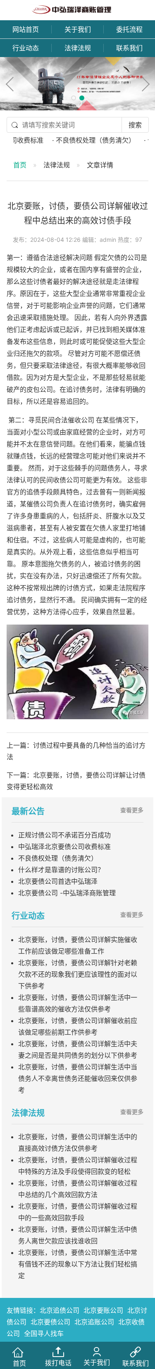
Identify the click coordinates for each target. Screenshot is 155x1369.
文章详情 (100, 165)
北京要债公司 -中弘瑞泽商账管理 (67, 893)
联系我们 (129, 48)
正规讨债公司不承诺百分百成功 (64, 835)
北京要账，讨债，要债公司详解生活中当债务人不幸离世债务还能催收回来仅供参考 (77, 1078)
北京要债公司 (50, 1322)
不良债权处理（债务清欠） (58, 858)
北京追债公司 (59, 1310)
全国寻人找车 (44, 1333)
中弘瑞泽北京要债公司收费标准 (64, 846)
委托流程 (129, 29)
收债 (59, 480)
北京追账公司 (94, 1322)
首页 (19, 165)
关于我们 (77, 29)
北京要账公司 (103, 1310)
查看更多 (131, 809)
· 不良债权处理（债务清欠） (85, 140)
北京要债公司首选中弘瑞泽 (58, 881)
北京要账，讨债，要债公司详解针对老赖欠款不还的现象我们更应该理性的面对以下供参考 (77, 974)
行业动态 (25, 48)
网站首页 (25, 29)
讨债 (39, 281)
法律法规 (77, 48)
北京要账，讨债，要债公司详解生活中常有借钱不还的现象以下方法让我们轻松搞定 (77, 1264)
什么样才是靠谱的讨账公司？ (61, 870)
